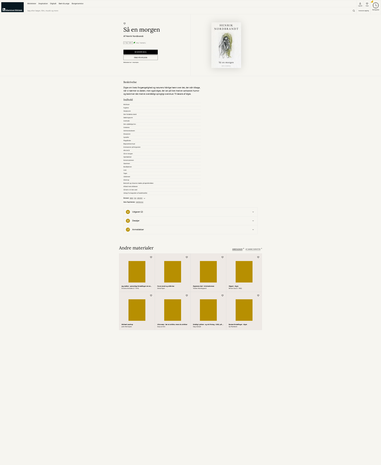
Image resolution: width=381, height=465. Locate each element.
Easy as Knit (161, 327)
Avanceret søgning (363, 11)
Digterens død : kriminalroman (203, 286)
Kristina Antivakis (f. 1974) (130, 288)
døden (131, 198)
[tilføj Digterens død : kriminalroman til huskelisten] (222, 257)
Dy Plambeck (233, 327)
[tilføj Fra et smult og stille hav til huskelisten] (187, 257)
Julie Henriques (127, 327)
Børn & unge (64, 3)
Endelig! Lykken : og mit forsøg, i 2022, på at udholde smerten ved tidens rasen (208, 324)
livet (135, 198)
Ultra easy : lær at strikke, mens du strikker (172, 324)
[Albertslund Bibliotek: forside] (12, 7)
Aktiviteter (31, 3)
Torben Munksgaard (199, 288)
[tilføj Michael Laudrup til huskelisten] (151, 295)
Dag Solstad (197, 327)
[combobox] (191, 10)
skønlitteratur (139, 202)
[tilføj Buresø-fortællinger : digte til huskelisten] (258, 295)
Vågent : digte (233, 286)
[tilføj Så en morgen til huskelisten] (124, 23)
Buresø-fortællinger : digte (238, 324)
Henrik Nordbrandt (134, 36)
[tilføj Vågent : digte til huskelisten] (258, 257)
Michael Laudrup (127, 324)
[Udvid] (144, 198)
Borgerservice (77, 3)
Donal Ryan (161, 288)
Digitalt (53, 3)
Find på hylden (140, 57)
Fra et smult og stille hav (165, 286)
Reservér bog (141, 52)
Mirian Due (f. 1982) (235, 288)
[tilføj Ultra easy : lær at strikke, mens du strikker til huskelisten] (187, 295)
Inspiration (43, 3)
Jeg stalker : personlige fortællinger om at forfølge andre (136, 286)
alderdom (139, 198)
